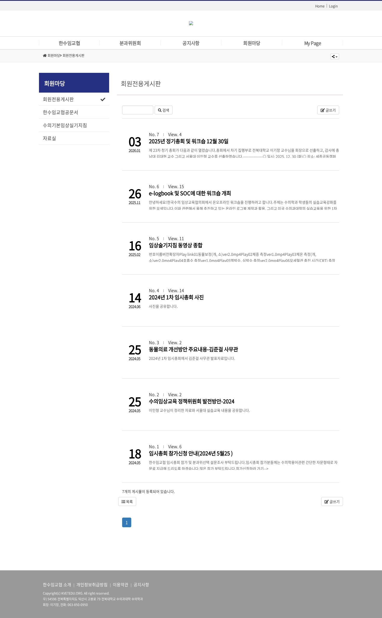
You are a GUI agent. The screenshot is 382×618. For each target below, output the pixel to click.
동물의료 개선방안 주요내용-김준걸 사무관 (193, 349)
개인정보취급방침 (92, 584)
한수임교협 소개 (57, 584)
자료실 (49, 138)
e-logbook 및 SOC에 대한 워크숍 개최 (190, 193)
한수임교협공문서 (60, 112)
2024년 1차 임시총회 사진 (176, 297)
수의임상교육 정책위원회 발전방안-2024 (191, 401)
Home (320, 5)
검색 (165, 110)
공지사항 (141, 584)
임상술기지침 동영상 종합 (175, 245)
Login (333, 5)
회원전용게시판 (58, 99)
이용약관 (120, 584)
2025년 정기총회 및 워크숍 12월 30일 (188, 141)
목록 (129, 501)
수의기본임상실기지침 (65, 125)
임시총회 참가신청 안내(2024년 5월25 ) (191, 453)
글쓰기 (330, 110)
